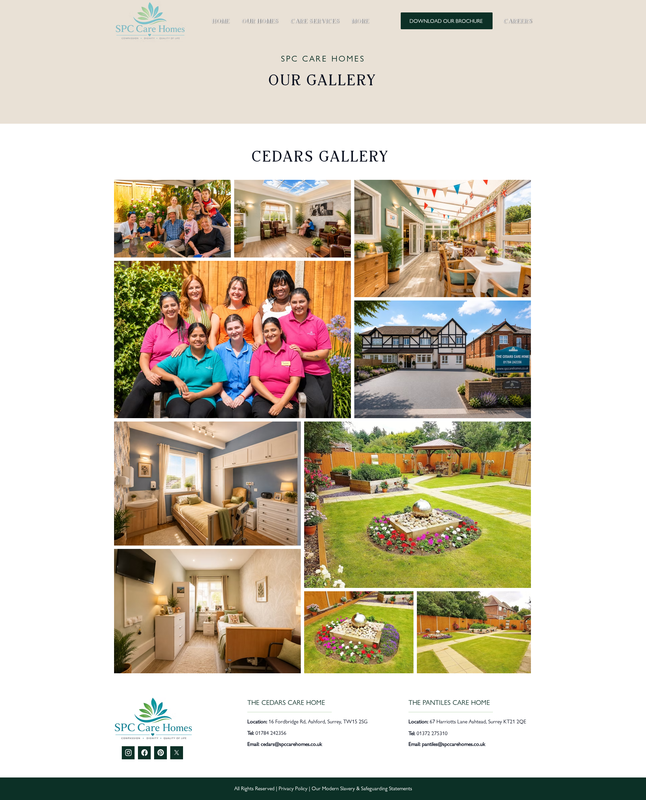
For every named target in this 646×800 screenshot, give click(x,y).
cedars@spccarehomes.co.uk (291, 744)
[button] (360, 20)
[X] (176, 752)
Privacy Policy (293, 788)
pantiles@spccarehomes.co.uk (453, 744)
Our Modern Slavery (333, 788)
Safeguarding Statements (386, 788)
